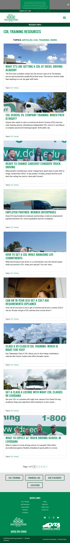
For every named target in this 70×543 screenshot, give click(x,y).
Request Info (35, 25)
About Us (45, 504)
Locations (35, 485)
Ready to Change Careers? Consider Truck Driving (33, 165)
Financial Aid (34, 477)
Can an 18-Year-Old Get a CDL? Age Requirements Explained (27, 302)
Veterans (25, 510)
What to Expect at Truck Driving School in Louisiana (33, 439)
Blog (45, 501)
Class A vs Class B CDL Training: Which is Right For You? (32, 348)
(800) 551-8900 (19, 531)
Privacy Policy (62, 539)
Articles (27, 40)
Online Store (45, 507)
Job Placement (54, 477)
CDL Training (41, 40)
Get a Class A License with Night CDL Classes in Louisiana (34, 394)
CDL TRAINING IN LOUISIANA (41, 11)
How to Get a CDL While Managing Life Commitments (29, 256)
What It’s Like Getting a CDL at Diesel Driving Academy (34, 68)
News (54, 40)
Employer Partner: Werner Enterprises (31, 212)
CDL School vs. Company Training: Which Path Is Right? (35, 117)
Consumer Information (49, 539)
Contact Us (45, 510)
